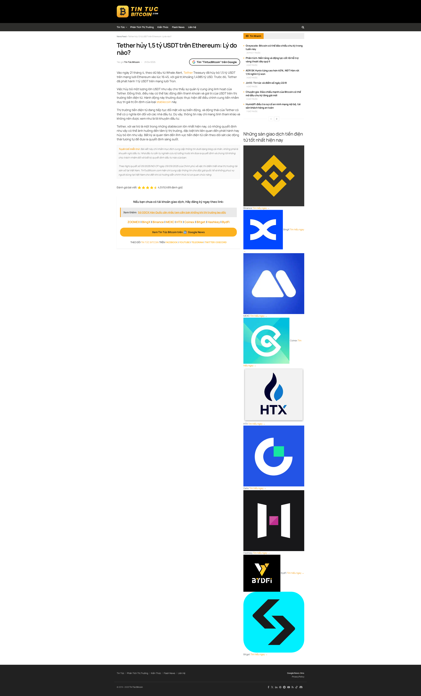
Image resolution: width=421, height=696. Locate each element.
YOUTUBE (184, 242)
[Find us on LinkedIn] (276, 687)
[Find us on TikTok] (296, 687)
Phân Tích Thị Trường (142, 27)
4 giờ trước (252, 86)
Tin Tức (121, 27)
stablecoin (164, 102)
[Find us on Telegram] (284, 687)
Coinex (189, 222)
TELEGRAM (197, 242)
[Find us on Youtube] (288, 687)
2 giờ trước (252, 65)
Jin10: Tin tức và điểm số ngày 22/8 (266, 83)
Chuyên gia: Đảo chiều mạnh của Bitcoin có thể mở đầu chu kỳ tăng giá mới (273, 93)
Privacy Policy (298, 676)
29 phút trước (253, 52)
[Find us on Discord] (301, 687)
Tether (188, 73)
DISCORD (221, 242)
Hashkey (214, 222)
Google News (293, 673)
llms (302, 673)
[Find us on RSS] (293, 687)
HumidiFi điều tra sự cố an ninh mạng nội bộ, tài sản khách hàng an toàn (273, 105)
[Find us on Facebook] (268, 687)
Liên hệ (192, 27)
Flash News (178, 27)
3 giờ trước (252, 77)
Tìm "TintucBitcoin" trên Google (217, 62)
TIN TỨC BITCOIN (150, 242)
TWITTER (210, 242)
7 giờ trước (252, 111)
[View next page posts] (276, 118)
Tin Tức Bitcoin (132, 62)
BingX (146, 222)
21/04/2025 (150, 62)
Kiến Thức (162, 27)
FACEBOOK (171, 242)
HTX (179, 222)
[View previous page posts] (271, 118)
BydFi (226, 222)
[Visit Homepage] (137, 11)
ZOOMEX (133, 222)
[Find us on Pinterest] (280, 687)
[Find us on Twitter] (272, 687)
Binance (158, 222)
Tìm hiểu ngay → (261, 208)
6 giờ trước (252, 99)
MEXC (170, 222)
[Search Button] (303, 27)
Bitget (201, 222)
